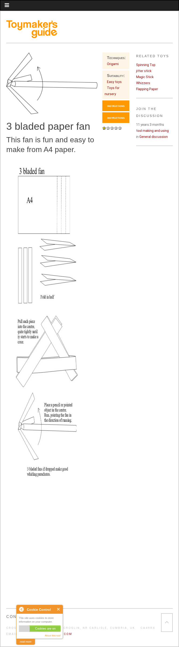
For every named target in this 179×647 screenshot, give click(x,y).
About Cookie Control (21, 609)
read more (25, 641)
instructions (116, 106)
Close (58, 609)
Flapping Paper (147, 89)
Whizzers (143, 83)
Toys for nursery (112, 91)
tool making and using (152, 131)
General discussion (153, 137)
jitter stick (143, 71)
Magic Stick (145, 77)
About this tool (52, 635)
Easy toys (114, 82)
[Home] (31, 35)
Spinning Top (145, 65)
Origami (113, 64)
